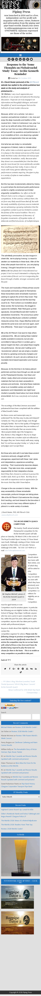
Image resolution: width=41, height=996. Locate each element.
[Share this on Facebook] (9, 669)
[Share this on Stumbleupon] (27, 669)
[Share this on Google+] (14, 669)
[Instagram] (24, 59)
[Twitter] (9, 59)
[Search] (36, 716)
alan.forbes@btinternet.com (15, 551)
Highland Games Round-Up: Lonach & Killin (17, 810)
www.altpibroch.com (10, 515)
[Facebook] (12, 59)
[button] (20, 44)
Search (3, 712)
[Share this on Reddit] (22, 669)
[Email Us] (31, 59)
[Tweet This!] (5, 669)
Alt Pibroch (34, 82)
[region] (20, 44)
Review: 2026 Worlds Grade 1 (26, 727)
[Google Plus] (16, 59)
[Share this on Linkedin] (36, 669)
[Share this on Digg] (31, 669)
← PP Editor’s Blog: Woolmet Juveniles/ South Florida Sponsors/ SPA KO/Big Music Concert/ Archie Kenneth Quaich (18, 684)
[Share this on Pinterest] (18, 669)
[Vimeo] (27, 59)
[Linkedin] (20, 59)
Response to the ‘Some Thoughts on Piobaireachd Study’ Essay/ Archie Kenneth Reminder (20, 69)
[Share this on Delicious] (21, 672)
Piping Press (21, 12)
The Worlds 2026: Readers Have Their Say (16, 825)
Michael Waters (7, 727)
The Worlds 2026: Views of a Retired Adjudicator (19, 821)
